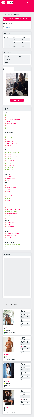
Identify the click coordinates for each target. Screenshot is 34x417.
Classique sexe (10, 115)
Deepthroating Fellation (12, 211)
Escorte (8, 134)
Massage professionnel (13, 152)
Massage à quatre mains (13, 163)
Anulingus (9, 147)
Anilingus (9, 218)
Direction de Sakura (11, 169)
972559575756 (10, 23)
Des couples (10, 141)
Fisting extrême (10, 226)
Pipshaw (9, 145)
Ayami (8, 27)
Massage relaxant (11, 167)
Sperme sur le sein (11, 235)
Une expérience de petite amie (14, 209)
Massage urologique (12, 156)
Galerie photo (9, 69)
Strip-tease (9, 176)
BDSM (8, 189)
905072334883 (10, 359)
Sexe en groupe (10, 121)
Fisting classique (11, 222)
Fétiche (8, 128)
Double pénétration (11, 123)
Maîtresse (9, 185)
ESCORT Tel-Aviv (7, 14)
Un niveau (9, 117)
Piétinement (9, 200)
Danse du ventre (11, 178)
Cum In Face (10, 237)
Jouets (8, 125)
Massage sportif (11, 165)
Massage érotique (11, 154)
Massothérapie (10, 161)
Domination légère (11, 187)
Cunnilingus (9, 215)
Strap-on (9, 193)
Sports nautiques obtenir (13, 246)
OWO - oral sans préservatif (13, 119)
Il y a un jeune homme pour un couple (16, 139)
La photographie (11, 137)
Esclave (8, 191)
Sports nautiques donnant (13, 244)
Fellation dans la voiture (12, 213)
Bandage (9, 198)
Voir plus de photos (17, 100)
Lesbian (9, 180)
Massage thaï (10, 158)
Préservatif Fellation (11, 207)
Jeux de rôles (10, 196)
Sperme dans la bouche (13, 233)
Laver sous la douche (12, 143)
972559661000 (10, 332)
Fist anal (9, 224)
